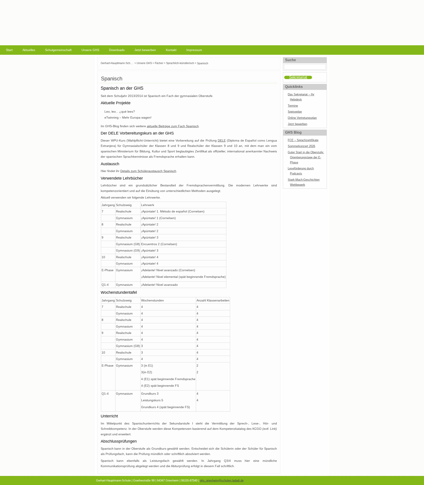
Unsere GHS (90, 50)
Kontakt (171, 50)
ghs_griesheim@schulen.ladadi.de (222, 480)
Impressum (194, 50)
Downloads (117, 50)
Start (9, 50)
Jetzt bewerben (145, 50)
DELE (222, 140)
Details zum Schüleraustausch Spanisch (148, 171)
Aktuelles (29, 50)
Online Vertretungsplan (302, 117)
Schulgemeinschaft (58, 50)
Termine (293, 105)
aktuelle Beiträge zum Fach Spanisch (173, 126)
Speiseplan (295, 111)
